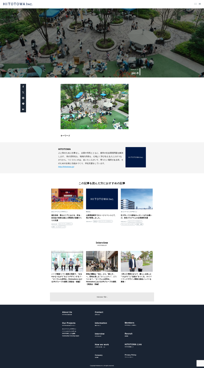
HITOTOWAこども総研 (68, 333)
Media (95, 221)
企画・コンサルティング (58, 226)
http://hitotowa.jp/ (66, 167)
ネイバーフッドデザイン (65, 224)
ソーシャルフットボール (69, 331)
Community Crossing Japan (70, 336)
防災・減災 (140, 224)
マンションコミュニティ (128, 224)
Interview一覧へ (102, 297)
